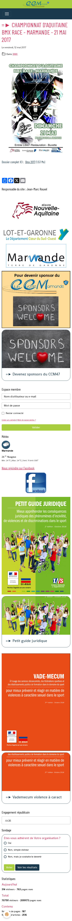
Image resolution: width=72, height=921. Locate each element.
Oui (9, 842)
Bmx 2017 (30, 162)
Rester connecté (14, 413)
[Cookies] (7, 914)
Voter (9, 867)
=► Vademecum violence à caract (34, 797)
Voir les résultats (27, 867)
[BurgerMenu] (7, 14)
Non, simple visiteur (18, 849)
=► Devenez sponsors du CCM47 (33, 374)
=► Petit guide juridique (26, 641)
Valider (36, 427)
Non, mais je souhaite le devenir (25, 856)
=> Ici (8, 820)
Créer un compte (9, 420)
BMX (15, 54)
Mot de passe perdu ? (27, 420)
